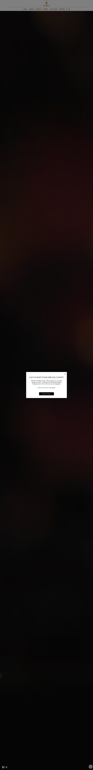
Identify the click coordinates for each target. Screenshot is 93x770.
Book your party (46, 393)
